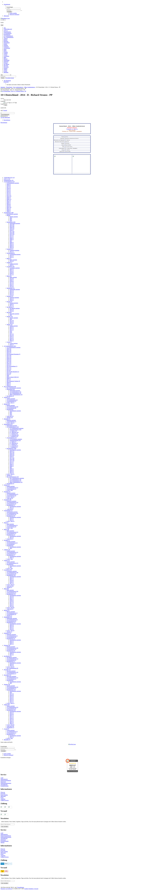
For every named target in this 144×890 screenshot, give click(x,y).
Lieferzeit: (3, 101)
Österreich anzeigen (14, 297)
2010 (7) (9, 374)
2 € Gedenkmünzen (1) (12, 613)
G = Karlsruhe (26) (14, 435)
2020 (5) (12, 304)
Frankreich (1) (10, 249)
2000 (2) (9, 210)
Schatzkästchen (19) (8, 180)
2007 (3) (12, 339)
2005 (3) (9, 383)
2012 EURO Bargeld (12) (13, 371)
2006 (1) (12, 242)
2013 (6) (12, 286)
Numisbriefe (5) (10, 483)
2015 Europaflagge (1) (12, 366)
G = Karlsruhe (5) (14, 445)
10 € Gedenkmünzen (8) (15, 393)
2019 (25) (12, 228)
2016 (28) (12, 232)
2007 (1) (9, 379)
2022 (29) (9, 355)
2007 (11, 241)
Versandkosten (4, 784)
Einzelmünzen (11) (11, 622)
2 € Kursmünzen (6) (11, 514)
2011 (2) (12, 261)
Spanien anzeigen (14, 317)
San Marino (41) (8, 656)
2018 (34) (9, 361)
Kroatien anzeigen (11, 541)
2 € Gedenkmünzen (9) (12, 400)
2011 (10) (9, 373)
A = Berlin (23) (13, 431)
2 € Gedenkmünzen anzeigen (13, 347)
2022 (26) (12, 224)
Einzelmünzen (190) (11, 448)
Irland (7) (6, 522)
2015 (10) (12, 234)
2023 (11, 548)
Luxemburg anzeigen (15, 268)
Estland (5, 44)
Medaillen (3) (7, 739)
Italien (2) (9, 258)
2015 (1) (12, 293)
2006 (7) (9, 201)
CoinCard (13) (10, 416)
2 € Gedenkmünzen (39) (12, 572)
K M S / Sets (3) (10, 521)
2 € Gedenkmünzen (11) (12, 487)
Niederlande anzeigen (15, 289)
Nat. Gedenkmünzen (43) (13, 476)
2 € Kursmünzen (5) (11, 533)
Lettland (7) (9, 262)
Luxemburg (6, 56)
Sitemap (2, 842)
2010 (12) (9, 196)
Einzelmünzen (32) (11, 710)
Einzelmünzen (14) (11, 689)
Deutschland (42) (11, 389)
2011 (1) (12, 237)
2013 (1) (12, 235)
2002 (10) (9, 207)
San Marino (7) (10, 307)
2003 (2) (12, 246)
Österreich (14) (7, 633)
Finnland (6, 45)
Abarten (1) (9, 475)
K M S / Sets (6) (10, 667)
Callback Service (5, 800)
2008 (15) (9, 199)
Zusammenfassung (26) (15, 440)
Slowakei (6, 65)
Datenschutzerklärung (6, 780)
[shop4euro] (5, 18)
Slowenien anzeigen (14, 313)
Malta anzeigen (13, 277)
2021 (11, 219)
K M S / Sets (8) (10, 607)
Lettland (6, 53)
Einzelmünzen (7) (11, 555)
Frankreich (6, 46)
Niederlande (6, 60)
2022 (11, 218)
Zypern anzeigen (14, 343)
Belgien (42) (7, 404)
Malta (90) (6, 588)
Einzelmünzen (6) (11, 650)
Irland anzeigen (10, 524)
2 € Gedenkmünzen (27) (12, 494)
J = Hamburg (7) (13, 447)
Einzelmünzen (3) (11, 638)
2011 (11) (9, 195)
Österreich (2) (10, 296)
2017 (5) (12, 282)
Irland (5, 49)
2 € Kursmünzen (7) (11, 688)
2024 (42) (9, 351)
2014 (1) (12, 698)
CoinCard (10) (10, 586)
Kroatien (6, 52)
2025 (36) (9, 350)
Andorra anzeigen (11, 398)
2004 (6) (9, 204)
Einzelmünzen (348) (9, 212)
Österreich (6, 61)
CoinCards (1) (10, 538)
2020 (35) (12, 227)
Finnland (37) (7, 491)
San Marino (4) (10, 396)
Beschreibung (7, 120)
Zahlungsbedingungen (6, 783)
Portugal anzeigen (14, 303)
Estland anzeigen (11, 486)
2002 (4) (12, 247)
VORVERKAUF (8, 29)
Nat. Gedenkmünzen (8, 37)
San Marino (6, 64)
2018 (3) (12, 230)
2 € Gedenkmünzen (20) (12, 406)
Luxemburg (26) (10, 266)
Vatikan (5, 69)
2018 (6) (12, 281)
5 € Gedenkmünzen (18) (15, 392)
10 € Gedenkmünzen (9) (15, 481)
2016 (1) (12, 300)
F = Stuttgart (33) (14, 433)
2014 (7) (12, 255)
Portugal (6, 63)
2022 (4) (12, 290)
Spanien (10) (10, 316)
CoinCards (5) (10, 609)
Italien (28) (6, 529)
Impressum (3, 781)
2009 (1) (12, 238)
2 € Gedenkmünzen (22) (12, 502)
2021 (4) (12, 292)
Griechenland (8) (11, 253)
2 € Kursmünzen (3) (11, 649)
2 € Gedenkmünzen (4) (12, 619)
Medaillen (6, 72)
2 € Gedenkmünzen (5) (12, 543)
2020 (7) (12, 265)
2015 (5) (12, 335)
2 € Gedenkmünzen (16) (12, 687)
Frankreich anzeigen (14, 250)
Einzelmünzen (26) (11, 575)
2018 (11, 332)
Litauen (5, 54)
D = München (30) (14, 432)
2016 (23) (9, 363)
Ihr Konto (3, 793)
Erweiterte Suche (10, 78)
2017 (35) (9, 362)
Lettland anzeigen (14, 263)
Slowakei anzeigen (11, 671)
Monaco (6, 58)
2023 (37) (9, 352)
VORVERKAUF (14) (9, 177)
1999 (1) (9, 211)
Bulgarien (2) (7, 419)
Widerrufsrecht (4, 779)
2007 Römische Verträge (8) (13, 381)
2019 (11, 331)
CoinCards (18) (10, 726)
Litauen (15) (7, 560)
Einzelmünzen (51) (11, 594)
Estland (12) (7, 485)
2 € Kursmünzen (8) (11, 408)
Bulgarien (6, 41)
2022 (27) (12, 451)
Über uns (3, 792)
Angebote (3, 799)
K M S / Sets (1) (10, 402)
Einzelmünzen (7, 34)
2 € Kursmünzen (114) (9, 181)
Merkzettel (6, 15)
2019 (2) (9, 185)
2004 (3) (12, 245)
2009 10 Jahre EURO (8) (13, 377)
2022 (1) (12, 299)
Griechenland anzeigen (15, 254)
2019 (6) (12, 272)
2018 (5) (12, 273)
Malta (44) (9, 276)
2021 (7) (12, 270)
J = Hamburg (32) (14, 436)
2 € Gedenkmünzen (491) (10, 346)
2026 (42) (9, 348)
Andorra (6, 38)
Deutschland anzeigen (15, 223)
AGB (2, 777)
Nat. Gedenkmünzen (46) (10, 386)
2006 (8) (9, 382)
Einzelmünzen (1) (11, 505)
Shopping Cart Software (6, 888)
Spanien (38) (7, 684)
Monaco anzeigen (11, 611)
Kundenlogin (7, 4)
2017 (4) (12, 320)
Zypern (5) (6, 729)
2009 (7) (9, 197)
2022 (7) (12, 269)
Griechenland (7, 48)
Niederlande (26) (8, 617)
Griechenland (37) (8, 510)
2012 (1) (12, 251)
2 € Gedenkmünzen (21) (12, 532)
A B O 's (6, 30)
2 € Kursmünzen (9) (11, 495)
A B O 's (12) (7, 179)
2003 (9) (9, 206)
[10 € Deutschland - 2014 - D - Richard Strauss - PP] (13, 91)
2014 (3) (9, 191)
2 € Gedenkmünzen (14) (12, 672)
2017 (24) (12, 231)
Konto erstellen (13, 13)
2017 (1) (12, 274)
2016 (11, 220)
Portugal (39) (7, 645)
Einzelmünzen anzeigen (12, 214)
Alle (5, 27)
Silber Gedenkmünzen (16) (16, 394)
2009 (8, 375)
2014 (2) (12, 294)
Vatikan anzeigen (14, 325)
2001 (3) (9, 208)
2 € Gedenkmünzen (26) (12, 591)
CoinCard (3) (10, 498)
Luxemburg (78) (8, 569)
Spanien (5, 68)
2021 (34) (9, 356)
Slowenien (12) (7, 675)
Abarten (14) (10, 417)
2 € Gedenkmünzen (8, 36)
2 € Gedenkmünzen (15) (12, 563)
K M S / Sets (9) (10, 724)
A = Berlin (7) (13, 441)
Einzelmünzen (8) (11, 516)
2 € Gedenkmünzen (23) (12, 707)
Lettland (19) (7, 549)
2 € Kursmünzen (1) (11, 401)
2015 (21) (9, 365)
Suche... (3, 78)
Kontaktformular (4, 786)
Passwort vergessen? (14, 14)
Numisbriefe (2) (10, 727)
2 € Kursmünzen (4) (11, 503)
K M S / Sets (10, 490)
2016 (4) (9, 188)
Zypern (5, 71)
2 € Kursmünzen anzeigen (13, 183)
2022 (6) (12, 278)
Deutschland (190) (11, 222)
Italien (5, 50)
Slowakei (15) (7, 669)
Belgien (5, 40)
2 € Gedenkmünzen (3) (12, 525)
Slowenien (6, 67)
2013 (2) (9, 192)
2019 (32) (9, 359)
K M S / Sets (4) (10, 630)
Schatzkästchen (7, 31)
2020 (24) (9, 358)
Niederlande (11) (11, 288)
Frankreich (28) (7, 499)
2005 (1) (12, 243)
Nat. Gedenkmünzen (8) (12, 668)
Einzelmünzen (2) (11, 534)
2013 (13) (9, 369)
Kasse (2, 797)
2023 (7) (12, 327)
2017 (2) (9, 187)
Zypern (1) (9, 342)
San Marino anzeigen (15, 308)
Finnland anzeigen (11, 493)
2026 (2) (9, 184)
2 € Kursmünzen (7, 33)
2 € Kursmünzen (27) (12, 437)
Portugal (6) (9, 301)
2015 (11, 567)
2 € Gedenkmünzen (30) (12, 648)
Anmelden (3, 751)
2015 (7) (12, 284)
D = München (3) (14, 443)
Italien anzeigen (13, 259)
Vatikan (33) (9, 324)
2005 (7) (9, 203)
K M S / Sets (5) (10, 474)
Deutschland (7, 42)
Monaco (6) (6, 610)
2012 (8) (9, 370)
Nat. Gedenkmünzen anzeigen (14, 387)
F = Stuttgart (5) (13, 444)
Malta (5, 57)
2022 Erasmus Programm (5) (13, 354)
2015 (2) (9, 189)
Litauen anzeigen (11, 561)
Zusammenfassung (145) (15, 429)
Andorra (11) (7, 397)
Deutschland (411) (8, 424)
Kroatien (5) (7, 540)
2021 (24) (12, 226)
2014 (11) (9, 367)
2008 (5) (9, 378)
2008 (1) (12, 239)
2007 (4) (9, 200)
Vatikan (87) (7, 704)
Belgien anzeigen (14, 216)
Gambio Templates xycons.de (31, 888)
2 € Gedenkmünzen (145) (13, 427)
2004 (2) (9, 385)
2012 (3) (9, 193)
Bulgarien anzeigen (11, 420)
